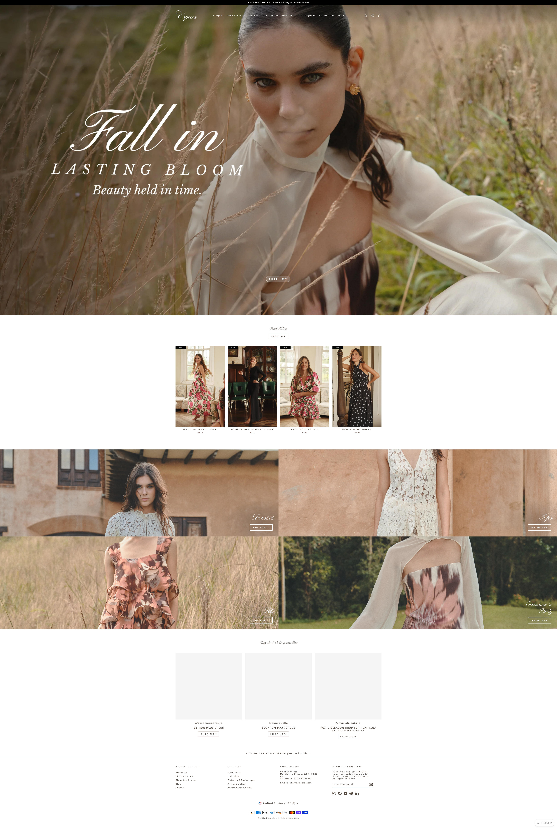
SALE (340, 15)
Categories (308, 15)
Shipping (233, 776)
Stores (180, 788)
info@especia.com (300, 783)
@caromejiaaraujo (208, 723)
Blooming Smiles (186, 780)
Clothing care (184, 776)
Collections (326, 15)
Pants (294, 15)
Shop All (218, 15)
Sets (284, 15)
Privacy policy (237, 784)
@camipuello (278, 723)
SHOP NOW (278, 279)
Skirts (274, 15)
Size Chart (234, 772)
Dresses (253, 15)
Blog (178, 784)
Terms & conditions (240, 788)
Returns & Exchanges (241, 780)
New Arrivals (236, 15)
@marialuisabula (348, 723)
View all (278, 336)
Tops (264, 15)
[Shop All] (122, 492)
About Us (181, 772)
